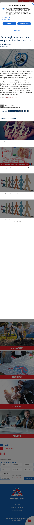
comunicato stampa (11, 97)
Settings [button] (17, 30)
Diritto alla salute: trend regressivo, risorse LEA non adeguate (17, 194)
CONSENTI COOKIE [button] (24, 23)
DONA (21, 1)
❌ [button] (33, 4)
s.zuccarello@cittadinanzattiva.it (12, 107)
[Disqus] (17, 251)
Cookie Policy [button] (7, 17)
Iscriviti (29, 478)
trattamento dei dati (16, 478)
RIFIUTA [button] (9, 23)
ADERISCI (30, 1)
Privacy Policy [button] (7, 19)
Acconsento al (16, 477)
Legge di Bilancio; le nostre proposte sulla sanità (17, 168)
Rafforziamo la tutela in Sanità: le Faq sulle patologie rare (17, 141)
